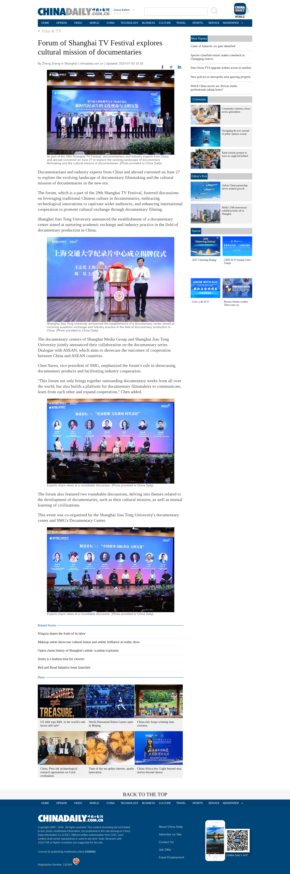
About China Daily (171, 826)
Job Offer (165, 849)
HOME (45, 22)
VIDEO (78, 22)
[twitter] (179, 67)
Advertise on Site (170, 834)
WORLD (94, 22)
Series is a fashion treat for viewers (61, 659)
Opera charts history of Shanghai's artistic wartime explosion (78, 650)
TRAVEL (181, 22)
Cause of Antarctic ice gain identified (213, 46)
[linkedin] (171, 68)
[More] (163, 68)
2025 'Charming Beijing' (204, 259)
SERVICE (214, 22)
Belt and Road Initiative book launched (64, 667)
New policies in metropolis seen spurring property (221, 77)
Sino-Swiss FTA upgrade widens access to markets (221, 67)
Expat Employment (171, 857)
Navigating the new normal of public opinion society (235, 132)
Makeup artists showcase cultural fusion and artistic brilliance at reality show (89, 642)
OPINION (61, 22)
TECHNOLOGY (129, 22)
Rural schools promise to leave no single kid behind (235, 154)
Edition (122, 9)
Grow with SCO (200, 301)
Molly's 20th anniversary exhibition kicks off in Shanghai (234, 210)
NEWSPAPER (230, 22)
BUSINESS (148, 22)
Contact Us (166, 842)
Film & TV (51, 31)
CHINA (111, 22)
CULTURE (165, 22)
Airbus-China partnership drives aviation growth (235, 187)
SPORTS (197, 22)
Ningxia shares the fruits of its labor (61, 633)
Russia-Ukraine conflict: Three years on (236, 303)
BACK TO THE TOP (145, 794)
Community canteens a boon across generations (236, 110)
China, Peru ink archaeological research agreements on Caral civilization (58, 772)
